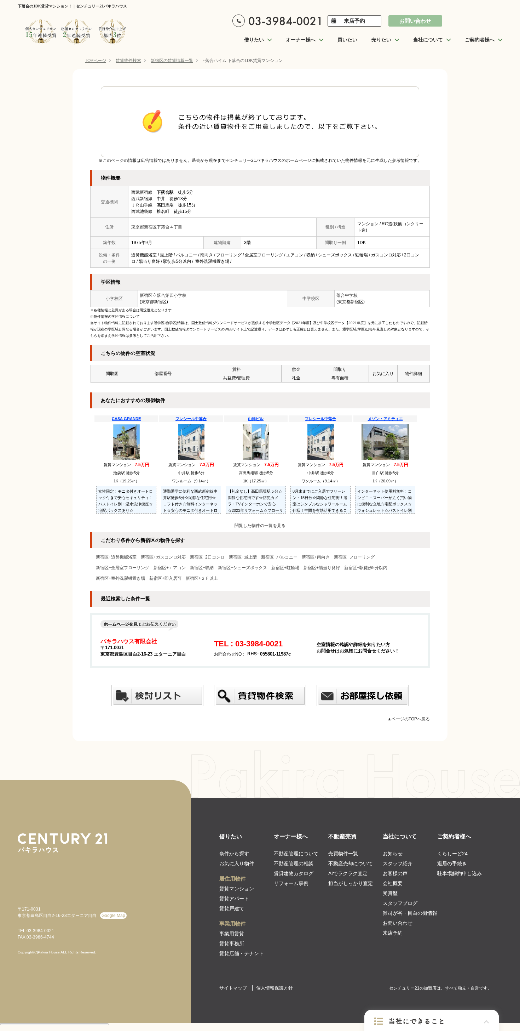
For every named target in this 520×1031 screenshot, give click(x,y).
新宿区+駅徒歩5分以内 (365, 567)
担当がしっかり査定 (350, 883)
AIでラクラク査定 (348, 873)
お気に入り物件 (236, 863)
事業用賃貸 (231, 933)
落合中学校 (347, 295)
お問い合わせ (415, 21)
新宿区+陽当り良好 (322, 567)
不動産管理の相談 (293, 863)
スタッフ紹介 (397, 863)
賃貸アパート (234, 898)
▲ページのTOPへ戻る (408, 718)
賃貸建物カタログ (293, 873)
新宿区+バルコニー (279, 557)
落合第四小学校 (171, 295)
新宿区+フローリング (354, 557)
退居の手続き (452, 863)
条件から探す (234, 853)
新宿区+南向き (316, 557)
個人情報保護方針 (274, 988)
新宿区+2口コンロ (207, 557)
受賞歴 (390, 893)
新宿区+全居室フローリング (122, 567)
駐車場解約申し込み (459, 873)
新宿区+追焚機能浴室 (116, 557)
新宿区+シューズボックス (242, 567)
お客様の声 (395, 873)
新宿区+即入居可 (165, 578)
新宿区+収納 (202, 567)
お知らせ (393, 853)
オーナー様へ (291, 836)
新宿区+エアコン (170, 567)
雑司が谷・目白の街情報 (410, 913)
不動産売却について (350, 863)
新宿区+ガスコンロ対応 (163, 557)
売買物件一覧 (343, 853)
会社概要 (393, 883)
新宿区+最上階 (243, 557)
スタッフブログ (400, 903)
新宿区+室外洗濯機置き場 (120, 578)
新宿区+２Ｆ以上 (202, 578)
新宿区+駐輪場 (285, 567)
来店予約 (354, 21)
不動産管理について (296, 853)
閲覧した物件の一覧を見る (260, 525)
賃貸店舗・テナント (241, 953)
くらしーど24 (452, 853)
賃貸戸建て (231, 908)
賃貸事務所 (231, 943)
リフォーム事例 (291, 883)
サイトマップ (233, 988)
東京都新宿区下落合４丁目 (156, 227)
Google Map (113, 915)
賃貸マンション (236, 888)
